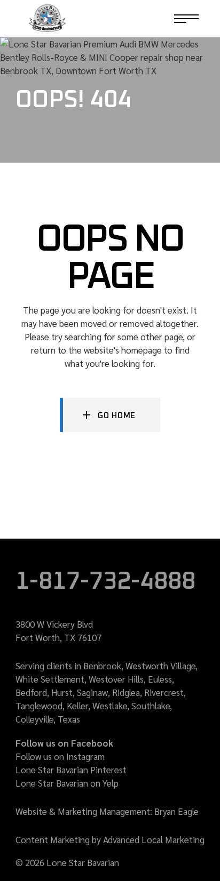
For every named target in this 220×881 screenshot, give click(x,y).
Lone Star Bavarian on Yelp (67, 783)
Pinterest (108, 769)
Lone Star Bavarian (51, 769)
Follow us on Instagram (60, 756)
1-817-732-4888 (131, 19)
